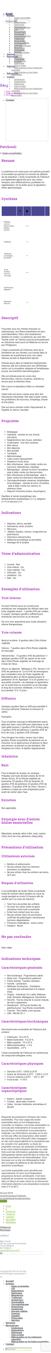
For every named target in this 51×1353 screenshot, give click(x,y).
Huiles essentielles (22, 18)
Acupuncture (20, 31)
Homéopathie (20, 34)
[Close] (1, 1276)
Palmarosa (5, 1227)
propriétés (25, 1198)
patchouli (15, 1198)
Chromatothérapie (22, 36)
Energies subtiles (21, 43)
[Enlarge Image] (27, 140)
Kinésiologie (19, 38)
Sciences (18, 45)
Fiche (18, 1195)
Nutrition (18, 52)
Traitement (19, 29)
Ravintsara (5, 1230)
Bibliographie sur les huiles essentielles (24, 94)
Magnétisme (20, 27)
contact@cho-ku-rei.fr (10, 1250)
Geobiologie (19, 40)
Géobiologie (19, 79)
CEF (16, 20)
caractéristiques (8, 1195)
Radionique (19, 84)
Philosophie (19, 50)
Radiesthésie (20, 82)
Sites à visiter (20, 86)
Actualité (18, 47)
